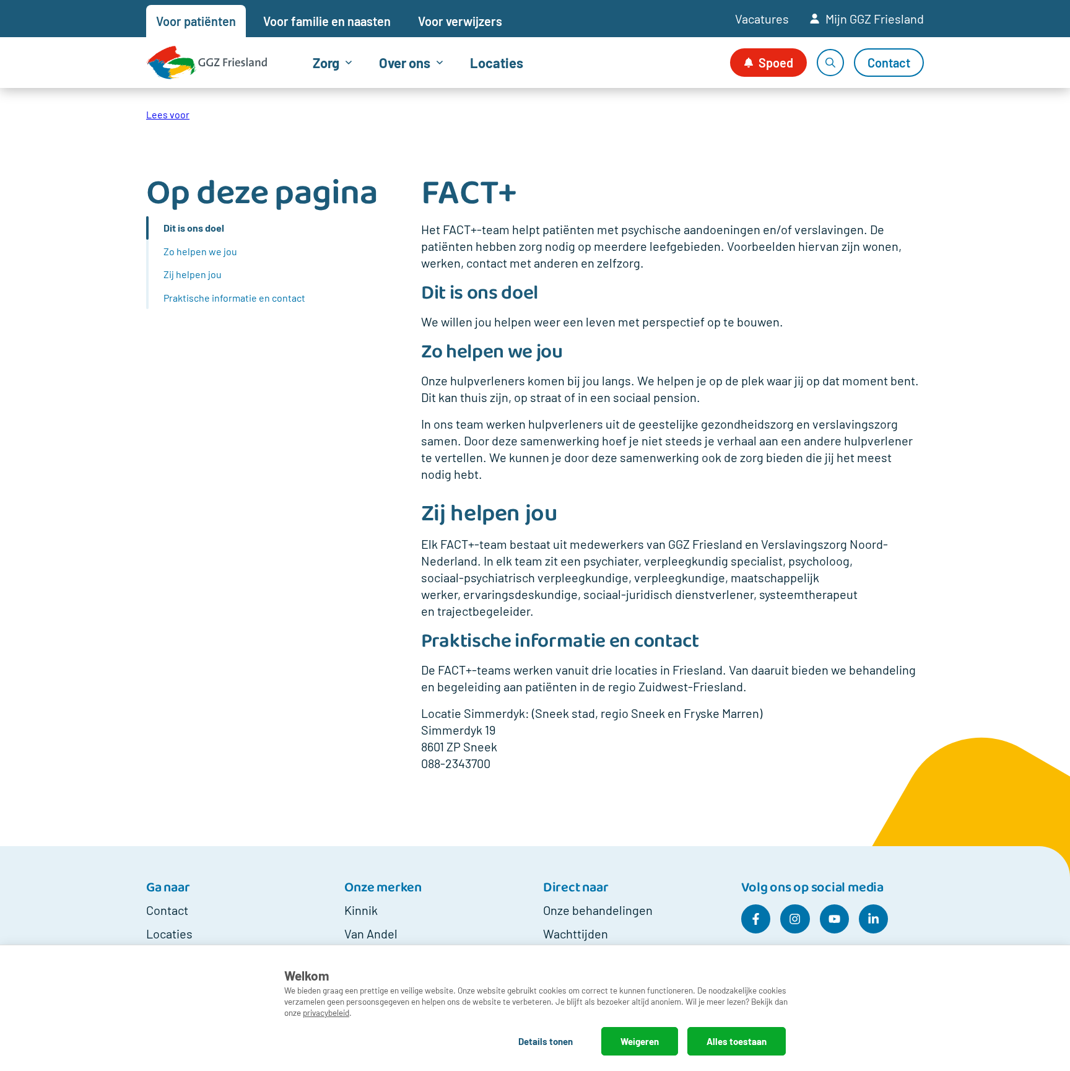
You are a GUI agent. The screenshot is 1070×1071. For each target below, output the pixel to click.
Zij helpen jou (192, 274)
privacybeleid (326, 1012)
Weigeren (639, 1041)
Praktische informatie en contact (234, 298)
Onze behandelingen (598, 910)
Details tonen (545, 1041)
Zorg (326, 63)
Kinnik (361, 910)
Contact (167, 910)
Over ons (404, 63)
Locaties (496, 63)
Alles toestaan (737, 1041)
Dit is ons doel (193, 228)
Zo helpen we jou (200, 251)
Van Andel (371, 933)
